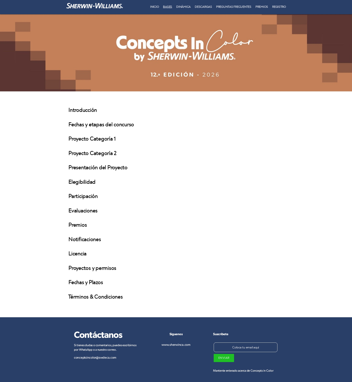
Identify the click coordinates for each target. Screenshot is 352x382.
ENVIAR (224, 358)
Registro (279, 6)
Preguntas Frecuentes (233, 6)
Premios (261, 6)
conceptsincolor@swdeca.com (95, 357)
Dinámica (183, 6)
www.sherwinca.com (176, 344)
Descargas (203, 6)
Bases (167, 6)
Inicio (154, 6)
